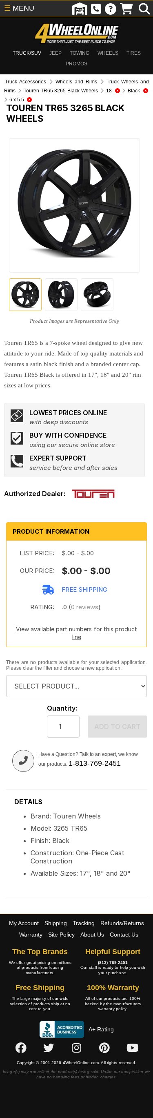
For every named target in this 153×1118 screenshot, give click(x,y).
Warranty (30, 934)
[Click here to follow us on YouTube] (132, 1048)
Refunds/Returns (122, 923)
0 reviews (84, 607)
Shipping (55, 923)
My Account (24, 923)
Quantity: (62, 708)
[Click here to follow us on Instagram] (77, 1048)
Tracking (84, 923)
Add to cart (117, 726)
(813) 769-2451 (113, 962)
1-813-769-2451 (95, 763)
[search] (144, 8)
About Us (92, 934)
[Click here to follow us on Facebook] (21, 1048)
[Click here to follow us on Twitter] (48, 1048)
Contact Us (124, 934)
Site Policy (61, 934)
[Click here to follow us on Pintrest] (104, 1048)
